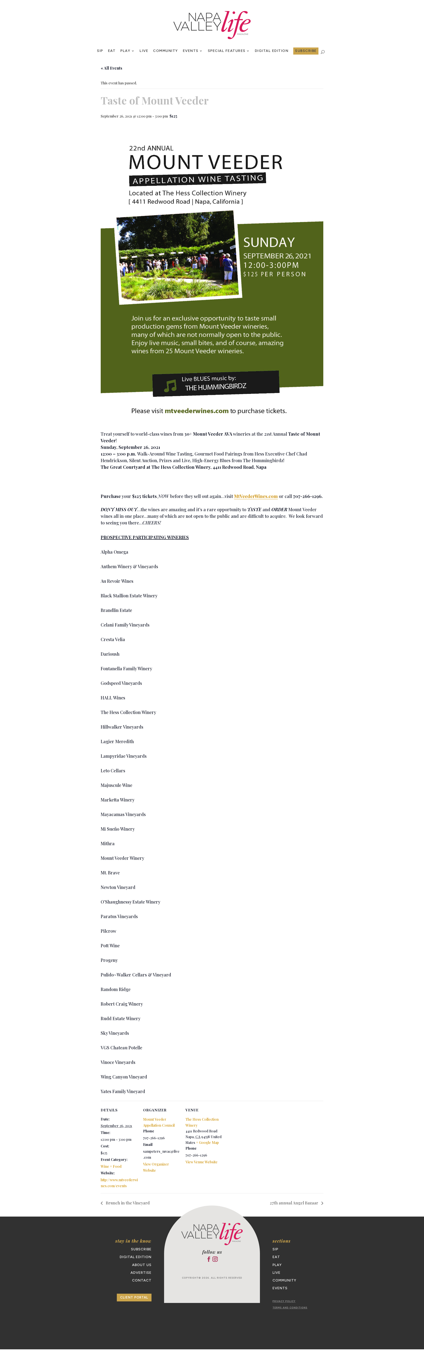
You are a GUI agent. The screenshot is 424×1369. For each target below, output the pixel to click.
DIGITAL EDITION (135, 1257)
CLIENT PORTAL (134, 1297)
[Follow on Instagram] (215, 1259)
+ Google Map (207, 1142)
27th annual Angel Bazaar (294, 1203)
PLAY (125, 51)
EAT (112, 51)
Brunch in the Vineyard (127, 1203)
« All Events (111, 68)
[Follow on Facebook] (209, 1259)
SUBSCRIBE (306, 51)
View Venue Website (202, 1162)
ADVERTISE (141, 1272)
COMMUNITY (165, 51)
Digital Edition (272, 51)
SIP (100, 51)
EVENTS (191, 51)
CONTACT (141, 1280)
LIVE (144, 51)
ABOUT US (141, 1265)
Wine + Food (111, 1166)
